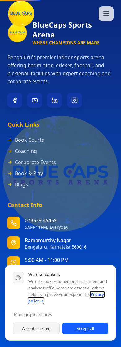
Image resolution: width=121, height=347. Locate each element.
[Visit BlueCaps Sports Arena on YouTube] (34, 100)
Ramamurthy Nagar (48, 240)
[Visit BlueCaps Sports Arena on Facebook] (14, 100)
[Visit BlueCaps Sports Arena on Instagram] (74, 100)
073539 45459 (41, 220)
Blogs (21, 184)
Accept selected (36, 328)
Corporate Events (35, 162)
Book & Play (29, 173)
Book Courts (29, 140)
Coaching (26, 151)
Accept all (85, 328)
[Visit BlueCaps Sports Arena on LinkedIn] (54, 100)
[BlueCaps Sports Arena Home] (21, 13)
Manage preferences (33, 314)
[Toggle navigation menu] (106, 13)
